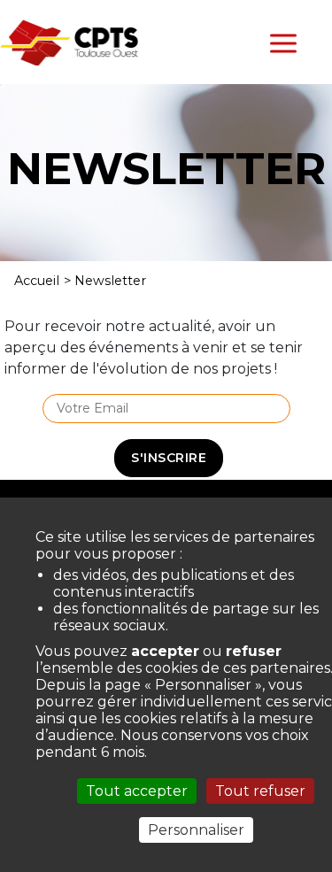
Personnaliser (196, 830)
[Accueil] (69, 41)
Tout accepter (137, 791)
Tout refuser (260, 791)
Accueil (36, 281)
